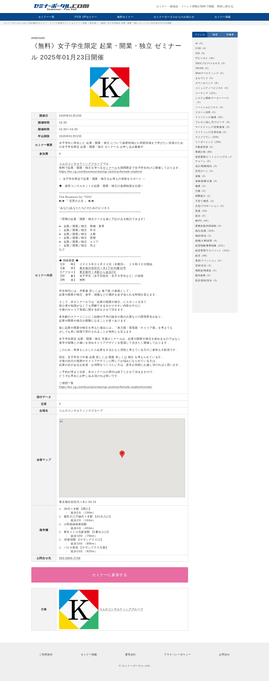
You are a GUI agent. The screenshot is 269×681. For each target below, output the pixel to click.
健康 (197, 186)
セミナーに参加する (109, 575)
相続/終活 (200, 235)
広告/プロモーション (207, 206)
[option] (215, 162)
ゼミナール (110, 167)
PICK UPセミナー (86, 16)
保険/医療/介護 (203, 181)
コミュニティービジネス (209, 88)
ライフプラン (203, 137)
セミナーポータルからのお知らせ (174, 16)
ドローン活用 (203, 112)
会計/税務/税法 (203, 166)
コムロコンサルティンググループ (81, 163)
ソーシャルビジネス (206, 107)
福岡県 (201, 296)
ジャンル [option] (200, 34)
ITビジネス (201, 58)
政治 (197, 215)
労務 (197, 191)
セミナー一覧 (46, 16)
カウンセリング (204, 83)
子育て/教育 (202, 201)
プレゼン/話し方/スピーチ (209, 122)
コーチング (201, 93)
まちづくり (201, 78)
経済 (197, 255)
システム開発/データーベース (212, 98)
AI (196, 43)
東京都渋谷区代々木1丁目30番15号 (103, 268)
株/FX (198, 220)
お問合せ (224, 654)
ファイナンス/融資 (205, 117)
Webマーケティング (206, 73)
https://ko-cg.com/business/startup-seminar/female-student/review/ (105, 386)
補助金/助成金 (203, 270)
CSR (198, 48)
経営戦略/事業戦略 (205, 245)
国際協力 (200, 196)
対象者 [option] (230, 34)
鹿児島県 (203, 306)
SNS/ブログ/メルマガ (207, 63)
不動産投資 (201, 147)
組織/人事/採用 (203, 240)
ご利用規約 (46, 654)
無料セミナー (125, 16)
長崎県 (201, 301)
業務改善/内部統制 (205, 226)
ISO (197, 53)
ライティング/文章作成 (208, 132)
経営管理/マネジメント (208, 250)
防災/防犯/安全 (203, 280)
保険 (197, 176)
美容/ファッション (205, 260)
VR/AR (199, 68)
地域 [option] (215, 34)
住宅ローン (201, 171)
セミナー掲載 (222, 16)
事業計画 (200, 152)
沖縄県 (201, 286)
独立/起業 (200, 230)
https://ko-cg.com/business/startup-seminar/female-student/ (100, 171)
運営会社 (130, 654)
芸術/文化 (200, 265)
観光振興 (200, 275)
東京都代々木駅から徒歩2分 (98, 272)
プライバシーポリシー (177, 654)
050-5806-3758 (69, 558)
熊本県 (201, 291)
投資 (197, 211)
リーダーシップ (204, 142)
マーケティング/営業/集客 (209, 127)
